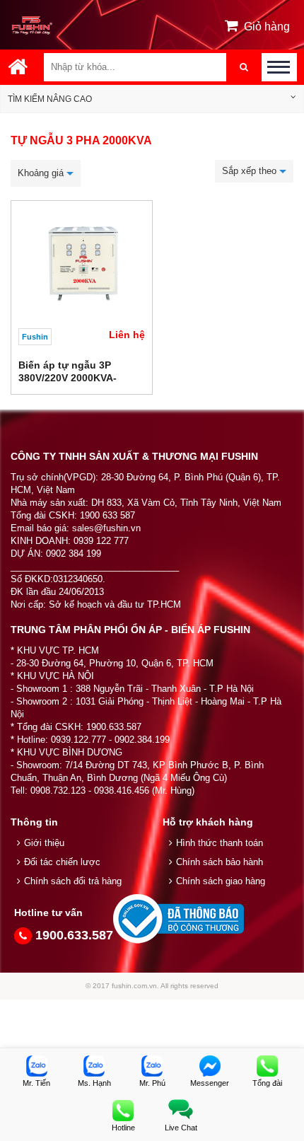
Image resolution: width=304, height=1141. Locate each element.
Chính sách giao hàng (220, 881)
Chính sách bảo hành (219, 862)
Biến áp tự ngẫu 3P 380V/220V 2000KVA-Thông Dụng (67, 377)
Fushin (35, 336)
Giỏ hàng (267, 27)
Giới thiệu (44, 843)
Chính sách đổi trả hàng (73, 881)
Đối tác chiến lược (62, 862)
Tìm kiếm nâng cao (50, 99)
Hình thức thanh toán (219, 843)
